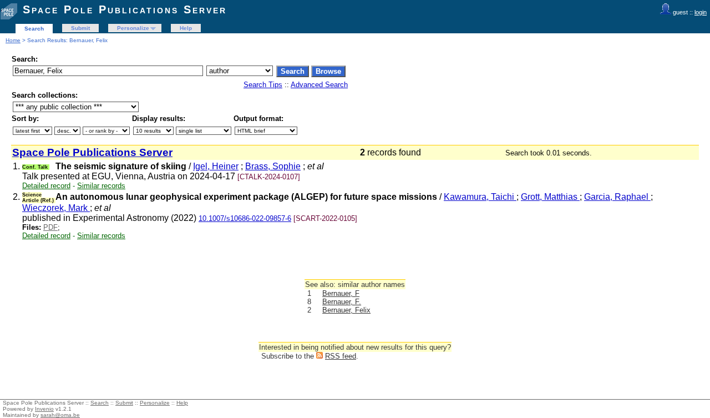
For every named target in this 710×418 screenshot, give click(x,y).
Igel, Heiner (216, 166)
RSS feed (340, 356)
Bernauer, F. (341, 302)
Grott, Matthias (550, 197)
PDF (50, 227)
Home (13, 40)
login (700, 12)
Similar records (101, 186)
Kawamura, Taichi (480, 197)
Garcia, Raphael (617, 197)
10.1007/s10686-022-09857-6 (245, 218)
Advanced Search (319, 84)
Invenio (44, 409)
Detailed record (46, 186)
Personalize (133, 28)
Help (186, 28)
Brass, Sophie (273, 166)
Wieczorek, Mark (56, 208)
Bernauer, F (340, 293)
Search (34, 29)
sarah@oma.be (60, 415)
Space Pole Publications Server (125, 9)
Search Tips (263, 84)
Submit (80, 28)
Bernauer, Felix (346, 310)
